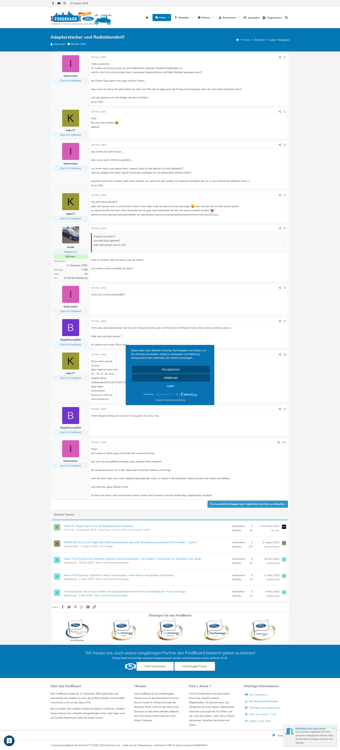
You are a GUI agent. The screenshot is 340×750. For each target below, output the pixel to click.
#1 (284, 57)
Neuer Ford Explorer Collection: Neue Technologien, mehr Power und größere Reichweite (119, 575)
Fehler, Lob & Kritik (260, 721)
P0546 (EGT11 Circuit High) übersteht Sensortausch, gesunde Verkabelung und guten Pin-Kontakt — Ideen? (130, 542)
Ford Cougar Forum (194, 666)
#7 (284, 321)
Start (280, 735)
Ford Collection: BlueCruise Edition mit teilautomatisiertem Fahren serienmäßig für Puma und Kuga (124, 591)
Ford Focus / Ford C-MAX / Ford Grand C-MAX (124, 530)
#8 (284, 354)
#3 (284, 145)
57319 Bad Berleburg (75, 278)
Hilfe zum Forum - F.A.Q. (263, 714)
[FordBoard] (274, 735)
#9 (284, 409)
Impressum (160, 400)
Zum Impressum (258, 694)
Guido (70, 247)
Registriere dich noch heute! (311, 728)
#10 (284, 442)
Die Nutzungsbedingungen (263, 701)
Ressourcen (229, 17)
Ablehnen (171, 378)
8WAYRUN (201, 745)
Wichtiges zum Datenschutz (264, 707)
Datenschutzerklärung (175, 400)
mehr (171, 386)
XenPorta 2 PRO (163, 745)
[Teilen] (279, 57)
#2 (284, 111)
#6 (284, 288)
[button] (168, 17)
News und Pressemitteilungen (112, 562)
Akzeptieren (171, 369)
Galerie (206, 17)
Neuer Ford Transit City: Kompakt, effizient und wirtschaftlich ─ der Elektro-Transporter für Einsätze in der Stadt (132, 559)
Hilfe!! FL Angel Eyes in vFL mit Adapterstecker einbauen (98, 526)
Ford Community (155, 666)
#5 (284, 228)
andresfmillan (71, 546)
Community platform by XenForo (85, 745)
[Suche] (286, 17)
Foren (162, 17)
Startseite (147, 17)
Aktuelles (183, 17)
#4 (284, 195)
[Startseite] (237, 40)
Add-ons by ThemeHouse (138, 745)
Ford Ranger (106, 546)
